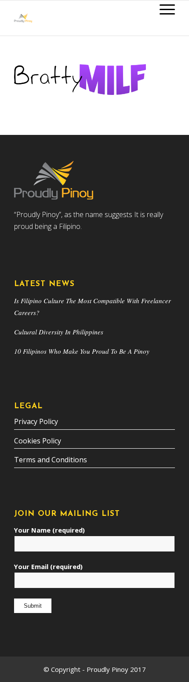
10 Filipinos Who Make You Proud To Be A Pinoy (81, 351)
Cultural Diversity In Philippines (58, 331)
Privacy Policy (36, 421)
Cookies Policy (37, 441)
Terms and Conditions (50, 459)
